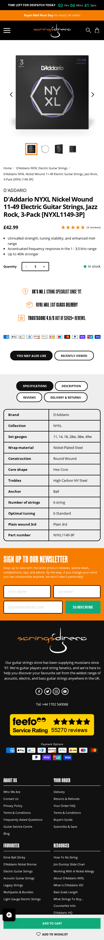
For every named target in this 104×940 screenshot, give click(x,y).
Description (71, 386)
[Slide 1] (45, 149)
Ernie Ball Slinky (14, 857)
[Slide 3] (72, 149)
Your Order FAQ (64, 806)
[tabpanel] (52, 92)
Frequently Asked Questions (22, 820)
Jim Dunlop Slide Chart (69, 864)
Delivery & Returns (65, 397)
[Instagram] (56, 691)
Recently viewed (74, 356)
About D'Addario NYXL (69, 878)
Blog (6, 833)
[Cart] (97, 30)
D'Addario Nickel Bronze (20, 864)
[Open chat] (9, 914)
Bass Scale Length (66, 892)
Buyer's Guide (63, 820)
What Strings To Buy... (69, 899)
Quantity (10, 266)
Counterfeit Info (65, 906)
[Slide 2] (59, 149)
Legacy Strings (13, 885)
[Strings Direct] (52, 30)
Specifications (35, 386)
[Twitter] (47, 691)
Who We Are (11, 792)
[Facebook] (38, 691)
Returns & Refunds (66, 799)
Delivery (59, 792)
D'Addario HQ (63, 913)
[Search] (88, 30)
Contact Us (10, 799)
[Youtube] (65, 691)
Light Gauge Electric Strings (22, 899)
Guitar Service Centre (17, 827)
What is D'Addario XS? (68, 885)
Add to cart (52, 923)
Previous (11, 94)
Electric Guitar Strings (18, 871)
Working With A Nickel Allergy (74, 871)
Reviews (29, 397)
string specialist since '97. (57, 291)
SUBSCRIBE (83, 607)
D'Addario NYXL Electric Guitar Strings (41, 168)
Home (7, 168)
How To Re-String (66, 857)
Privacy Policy (12, 806)
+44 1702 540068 (55, 704)
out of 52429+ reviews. (57, 318)
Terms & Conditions (17, 813)
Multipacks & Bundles (18, 892)
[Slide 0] (31, 149)
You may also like (31, 356)
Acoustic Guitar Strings (18, 878)
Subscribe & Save (65, 827)
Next (93, 94)
